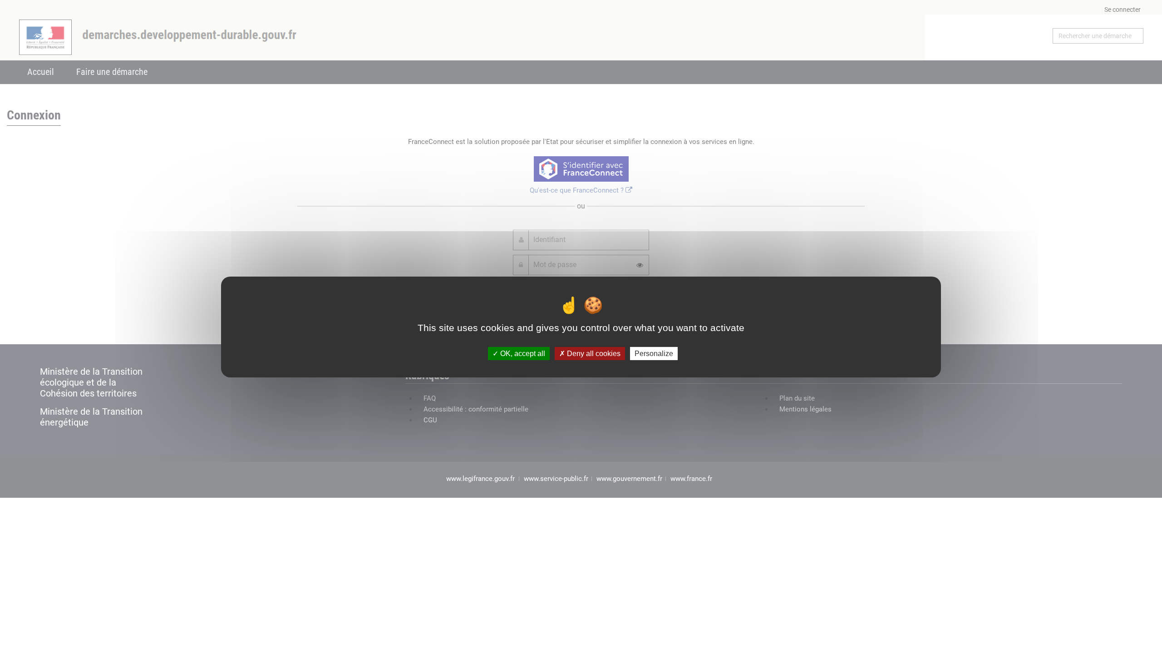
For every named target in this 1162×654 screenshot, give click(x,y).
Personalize (654, 353)
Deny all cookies (592, 353)
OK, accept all (521, 353)
